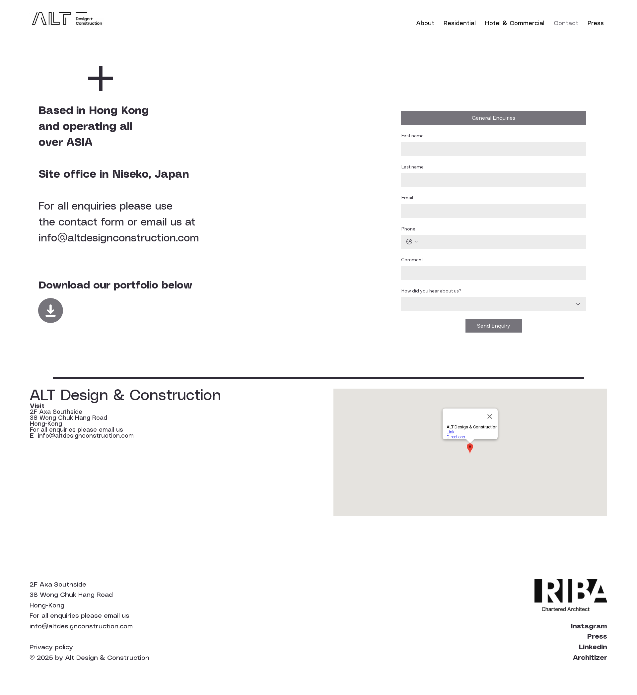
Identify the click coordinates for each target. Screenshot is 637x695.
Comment (412, 260)
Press (597, 637)
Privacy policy (51, 647)
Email (407, 198)
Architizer (590, 658)
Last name (412, 167)
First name (412, 136)
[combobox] (493, 304)
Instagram (589, 626)
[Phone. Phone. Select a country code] (412, 242)
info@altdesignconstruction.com (118, 238)
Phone (408, 229)
